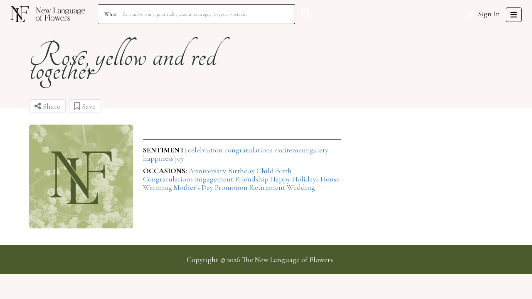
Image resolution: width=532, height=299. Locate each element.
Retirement (268, 187)
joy (179, 158)
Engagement (215, 179)
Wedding (301, 187)
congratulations (249, 149)
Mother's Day (194, 187)
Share (50, 106)
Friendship (252, 179)
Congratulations (169, 179)
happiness (159, 158)
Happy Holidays (295, 179)
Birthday (242, 170)
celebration (206, 149)
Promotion (232, 187)
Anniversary (208, 170)
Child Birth (274, 170)
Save (88, 106)
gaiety (319, 149)
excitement (292, 149)
